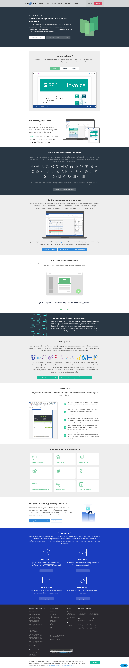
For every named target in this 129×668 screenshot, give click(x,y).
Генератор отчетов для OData (56, 638)
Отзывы (69, 618)
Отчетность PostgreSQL (55, 636)
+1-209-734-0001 (82, 613)
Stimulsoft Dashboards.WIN (35, 635)
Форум (51, 624)
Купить (60, 3)
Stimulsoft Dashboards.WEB (35, 634)
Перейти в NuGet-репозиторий (48, 378)
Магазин (69, 611)
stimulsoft (91, 620)
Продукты (41, 3)
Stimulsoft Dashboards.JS (35, 637)
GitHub (84, 593)
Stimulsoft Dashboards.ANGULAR (36, 641)
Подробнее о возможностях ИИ (40, 521)
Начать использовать (53, 37)
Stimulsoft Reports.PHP (34, 620)
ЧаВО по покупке (71, 617)
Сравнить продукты (54, 617)
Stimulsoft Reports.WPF (34, 618)
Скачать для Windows (79, 249)
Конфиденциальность (55, 665)
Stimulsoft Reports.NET (34, 616)
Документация (53, 616)
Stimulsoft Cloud (33, 652)
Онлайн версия (64, 249)
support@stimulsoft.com (94, 616)
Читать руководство (46, 599)
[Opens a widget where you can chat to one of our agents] (124, 665)
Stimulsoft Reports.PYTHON (35, 624)
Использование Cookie (68, 665)
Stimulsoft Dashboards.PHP (35, 638)
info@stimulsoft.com (93, 613)
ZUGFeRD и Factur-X (54, 640)
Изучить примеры (83, 599)
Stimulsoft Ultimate (33, 611)
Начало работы (53, 614)
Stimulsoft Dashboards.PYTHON (36, 643)
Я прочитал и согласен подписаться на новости (61, 653)
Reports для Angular (33, 628)
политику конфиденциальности (64, 652)
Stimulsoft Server (33, 655)
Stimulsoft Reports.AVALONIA (35, 623)
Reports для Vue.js (33, 631)
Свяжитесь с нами (49, 564)
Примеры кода (85, 378)
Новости (51, 627)
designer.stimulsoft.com (62, 242)
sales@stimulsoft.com (94, 614)
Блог (51, 628)
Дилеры (69, 616)
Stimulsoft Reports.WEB (34, 614)
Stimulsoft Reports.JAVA (34, 626)
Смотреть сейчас (82, 571)
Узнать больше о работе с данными (64, 189)
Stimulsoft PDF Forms (34, 645)
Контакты (75, 3)
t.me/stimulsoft (81, 620)
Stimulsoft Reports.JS (34, 617)
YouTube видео (53, 620)
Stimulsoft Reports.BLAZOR (35, 621)
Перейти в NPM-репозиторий (68, 378)
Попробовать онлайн (37, 37)
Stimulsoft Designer (33, 654)
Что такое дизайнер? (49, 249)
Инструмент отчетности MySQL (57, 635)
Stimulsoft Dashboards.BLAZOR (36, 640)
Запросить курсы (46, 571)
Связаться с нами (54, 611)
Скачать (54, 3)
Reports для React (33, 630)
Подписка (69, 613)
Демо (47, 3)
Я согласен (94, 662)
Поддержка (67, 3)
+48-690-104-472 (82, 614)
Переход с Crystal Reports (55, 639)
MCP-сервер (56, 521)
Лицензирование (71, 614)
